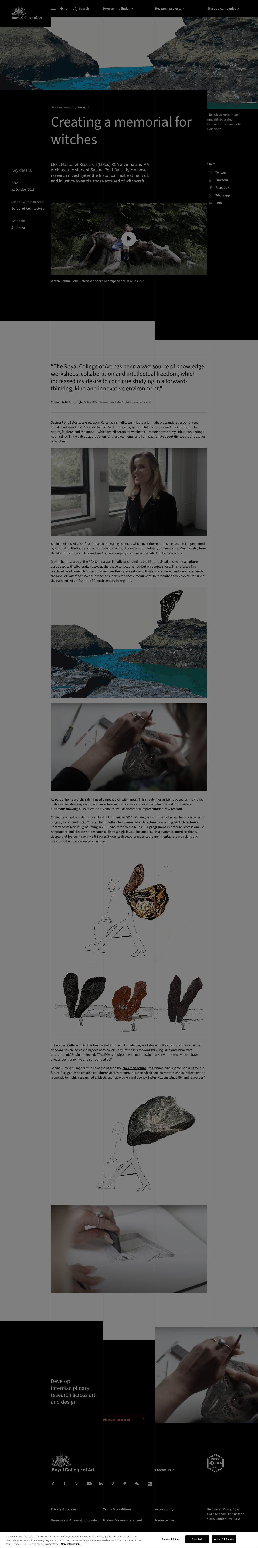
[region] (129, 1539)
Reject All (197, 1539)
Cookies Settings (170, 1539)
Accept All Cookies (224, 1539)
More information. (70, 1544)
